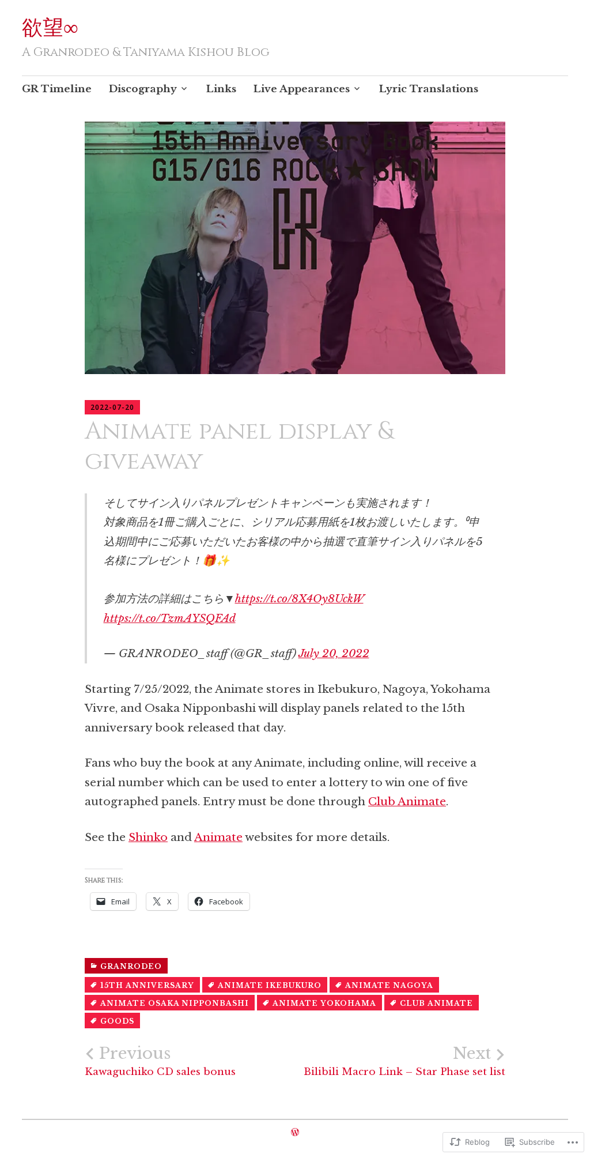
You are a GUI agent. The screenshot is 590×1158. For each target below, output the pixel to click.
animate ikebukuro (270, 985)
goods (117, 1021)
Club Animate (407, 801)
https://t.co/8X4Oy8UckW (299, 598)
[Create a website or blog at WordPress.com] (295, 1132)
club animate (436, 1003)
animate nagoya (389, 985)
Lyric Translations (428, 89)
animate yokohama (324, 1003)
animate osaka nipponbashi (174, 1003)
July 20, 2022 (333, 653)
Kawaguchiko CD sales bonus (160, 1061)
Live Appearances (302, 89)
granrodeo (131, 966)
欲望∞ (50, 28)
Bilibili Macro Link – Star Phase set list (404, 1061)
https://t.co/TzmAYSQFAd (170, 618)
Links (221, 89)
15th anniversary (147, 985)
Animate (218, 837)
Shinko (148, 837)
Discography (143, 89)
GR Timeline (57, 89)
